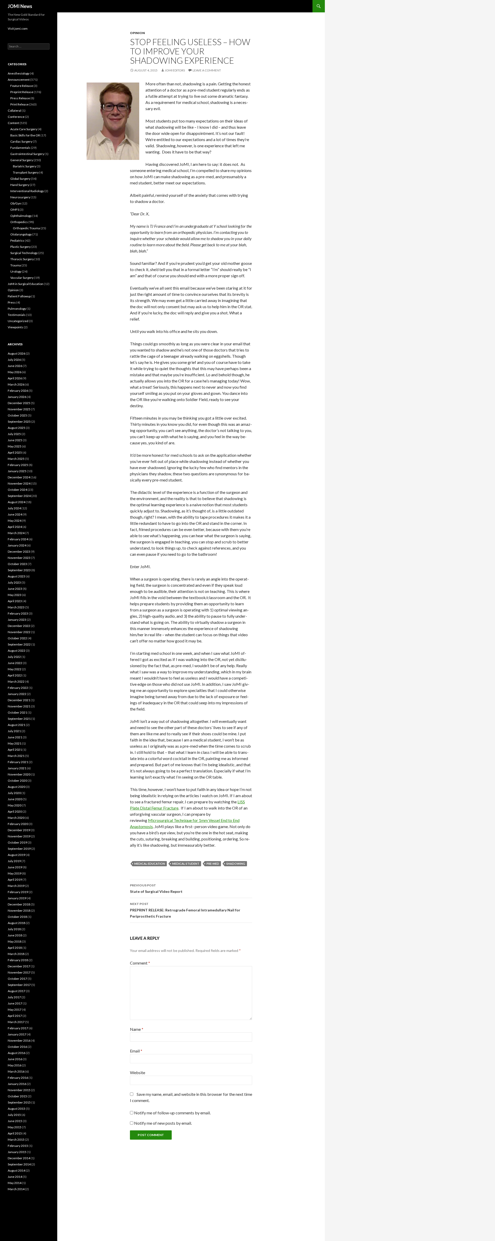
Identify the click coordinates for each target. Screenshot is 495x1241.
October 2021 (17, 712)
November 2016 (19, 1040)
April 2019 (15, 879)
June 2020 (15, 799)
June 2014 (15, 1177)
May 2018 (14, 941)
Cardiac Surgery (21, 141)
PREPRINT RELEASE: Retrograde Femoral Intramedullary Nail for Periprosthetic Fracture (185, 910)
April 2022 (15, 675)
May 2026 (14, 372)
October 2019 (17, 842)
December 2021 (19, 700)
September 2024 (19, 496)
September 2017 (19, 985)
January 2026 (17, 397)
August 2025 (16, 428)
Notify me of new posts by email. (163, 1123)
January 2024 (17, 545)
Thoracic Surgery (22, 259)
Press (12, 302)
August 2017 (16, 991)
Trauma (15, 265)
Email (136, 1050)
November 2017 (19, 972)
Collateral (14, 110)
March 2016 (16, 1071)
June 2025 (15, 440)
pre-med (213, 863)
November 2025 (19, 409)
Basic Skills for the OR (25, 135)
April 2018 (15, 948)
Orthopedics (19, 222)
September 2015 (19, 1102)
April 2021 (15, 750)
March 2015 (16, 1139)
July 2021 (14, 731)
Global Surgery (20, 179)
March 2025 (16, 459)
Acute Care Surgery (23, 129)
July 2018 (14, 929)
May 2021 (14, 743)
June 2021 (15, 737)
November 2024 (19, 483)
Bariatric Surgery (24, 166)
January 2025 (17, 471)
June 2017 (15, 1003)
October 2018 (17, 917)
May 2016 (14, 1065)
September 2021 (19, 719)
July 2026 (14, 360)
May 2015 (14, 1127)
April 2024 (15, 527)
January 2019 (17, 898)
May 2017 (14, 1009)
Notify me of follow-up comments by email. (172, 1112)
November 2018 (19, 910)
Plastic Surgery (20, 247)
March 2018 (16, 954)
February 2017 (18, 1028)
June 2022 (15, 663)
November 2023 (19, 558)
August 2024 (16, 502)
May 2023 (14, 595)
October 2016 (17, 1047)
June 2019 (15, 867)
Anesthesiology (18, 73)
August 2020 (16, 787)
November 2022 (19, 632)
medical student (185, 863)
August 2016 (16, 1053)
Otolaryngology (21, 234)
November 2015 (19, 1090)
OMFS (14, 209)
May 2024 (14, 520)
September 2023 (19, 570)
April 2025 (15, 452)
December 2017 (19, 966)
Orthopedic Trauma (26, 228)
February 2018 (18, 960)
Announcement (19, 79)
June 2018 (15, 935)
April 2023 (15, 601)
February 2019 (18, 892)
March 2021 (16, 756)
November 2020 (19, 774)
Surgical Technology (24, 253)
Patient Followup (19, 296)
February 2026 (18, 391)
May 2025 (14, 446)
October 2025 (17, 415)
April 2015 (15, 1133)
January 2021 (17, 768)
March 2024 (16, 533)
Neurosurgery (20, 197)
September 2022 (19, 644)
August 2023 (16, 576)
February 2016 (18, 1078)
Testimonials (17, 315)
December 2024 (19, 477)
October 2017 (17, 979)
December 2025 (19, 403)
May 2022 (14, 669)
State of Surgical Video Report (156, 888)
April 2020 (15, 811)
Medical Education (149, 863)
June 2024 (15, 514)
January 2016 (17, 1084)
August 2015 (16, 1109)
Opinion (137, 33)
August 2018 (16, 923)
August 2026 (16, 353)
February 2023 (18, 613)
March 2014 (16, 1189)
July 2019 (14, 861)
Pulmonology (17, 309)
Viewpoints (15, 327)
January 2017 (17, 1034)
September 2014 (19, 1164)
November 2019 (19, 836)
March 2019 (16, 886)
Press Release (20, 98)
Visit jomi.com (18, 28)
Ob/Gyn (15, 203)
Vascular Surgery (22, 278)
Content (13, 123)
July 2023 (14, 582)
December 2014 (19, 1158)
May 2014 (14, 1183)
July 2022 (14, 657)
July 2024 (14, 508)
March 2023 (16, 607)
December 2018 (19, 904)
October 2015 (17, 1096)
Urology (15, 271)
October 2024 (17, 490)
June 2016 (15, 1059)
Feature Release (21, 86)
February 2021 (18, 762)
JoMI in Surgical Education (25, 284)
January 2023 (17, 620)
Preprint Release (21, 92)
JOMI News (20, 6)
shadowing (235, 863)
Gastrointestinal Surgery (27, 154)
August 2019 (16, 855)
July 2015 (14, 1115)
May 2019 (14, 873)
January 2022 (17, 694)
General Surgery (21, 160)
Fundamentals (20, 148)
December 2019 (19, 830)
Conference (16, 117)
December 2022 (19, 626)
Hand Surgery (19, 185)
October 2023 (17, 564)
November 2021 (19, 706)
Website (137, 1072)
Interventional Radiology (27, 191)
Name (136, 1029)
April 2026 (15, 378)
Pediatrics (17, 240)
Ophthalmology (21, 216)
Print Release (19, 104)
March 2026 (16, 384)
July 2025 (14, 434)
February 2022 (18, 688)
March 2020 (16, 818)
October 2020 (17, 780)
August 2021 (16, 725)
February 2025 (18, 465)
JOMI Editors (175, 70)
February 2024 (18, 539)
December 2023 (19, 551)
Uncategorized (18, 321)
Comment (140, 962)
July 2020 (14, 793)
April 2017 (15, 1016)
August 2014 (16, 1170)
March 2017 (16, 1022)
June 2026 (15, 366)
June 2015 (15, 1121)
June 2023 (15, 589)
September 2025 (19, 421)
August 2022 (16, 650)
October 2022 (17, 638)
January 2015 (17, 1152)
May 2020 (14, 805)
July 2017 (14, 997)
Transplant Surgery (26, 172)
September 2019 (19, 849)
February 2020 (18, 824)
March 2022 (16, 681)
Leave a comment (207, 70)
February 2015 (18, 1146)
